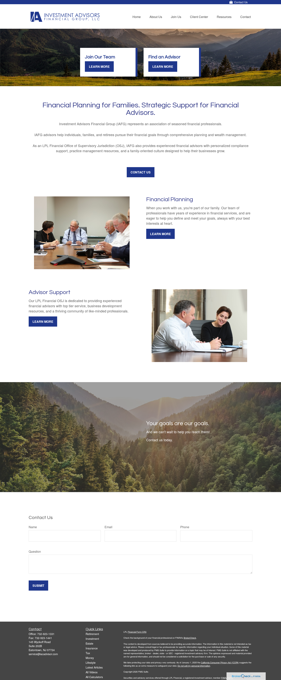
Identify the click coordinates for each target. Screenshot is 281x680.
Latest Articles (94, 667)
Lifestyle (91, 662)
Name (33, 527)
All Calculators (94, 677)
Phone (184, 527)
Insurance (92, 648)
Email (108, 527)
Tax (88, 653)
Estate (89, 643)
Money (90, 658)
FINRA (224, 677)
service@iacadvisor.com (43, 654)
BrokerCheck (190, 637)
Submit (38, 585)
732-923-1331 (45, 634)
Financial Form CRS (137, 631)
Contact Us (241, 2)
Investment (92, 639)
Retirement (92, 634)
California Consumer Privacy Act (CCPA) (220, 662)
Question (35, 551)
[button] (136, 16)
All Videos (91, 672)
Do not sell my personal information (194, 665)
